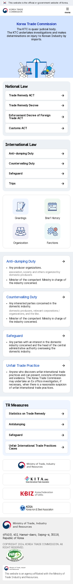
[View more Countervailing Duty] (36, 309)
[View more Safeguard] (36, 343)
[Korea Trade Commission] (13, 10)
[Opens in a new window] (36, 465)
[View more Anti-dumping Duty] (36, 272)
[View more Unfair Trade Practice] (36, 376)
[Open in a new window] (36, 555)
